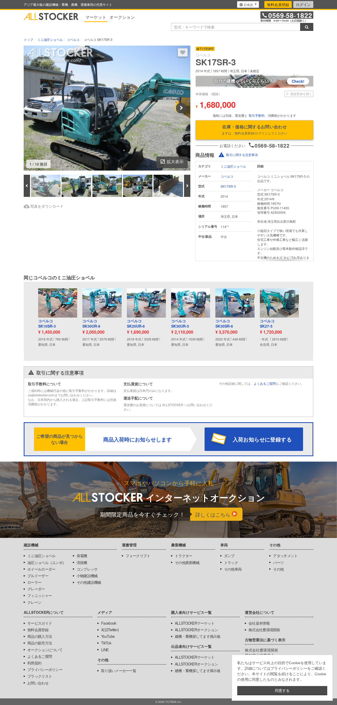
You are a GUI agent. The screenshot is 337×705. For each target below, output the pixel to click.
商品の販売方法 (39, 642)
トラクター (183, 555)
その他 (278, 569)
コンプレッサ (87, 569)
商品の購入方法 (39, 636)
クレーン (34, 602)
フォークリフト (138, 555)
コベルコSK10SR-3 (47, 323)
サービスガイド (39, 623)
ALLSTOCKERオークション (196, 629)
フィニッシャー (39, 595)
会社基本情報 (259, 623)
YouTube (108, 636)
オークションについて (44, 649)
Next (181, 108)
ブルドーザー (37, 575)
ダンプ (229, 555)
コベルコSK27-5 (267, 323)
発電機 (82, 555)
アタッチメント (285, 555)
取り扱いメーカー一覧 (118, 670)
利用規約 (34, 662)
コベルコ (227, 176)
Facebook (108, 623)
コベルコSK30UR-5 (180, 323)
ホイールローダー (41, 569)
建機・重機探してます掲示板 (197, 636)
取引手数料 (257, 115)
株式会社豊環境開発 (264, 629)
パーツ (278, 562)
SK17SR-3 (228, 186)
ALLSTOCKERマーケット (195, 623)
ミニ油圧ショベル (233, 166)
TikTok (106, 642)
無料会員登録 (278, 4)
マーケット (95, 17)
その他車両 (233, 569)
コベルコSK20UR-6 (136, 323)
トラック (231, 562)
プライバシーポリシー (44, 669)
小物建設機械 (87, 575)
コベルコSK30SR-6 (224, 323)
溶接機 (82, 562)
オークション (122, 17)
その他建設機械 (89, 582)
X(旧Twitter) (110, 629)
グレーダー (36, 588)
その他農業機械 (187, 562)
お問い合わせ (37, 682)
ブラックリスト (39, 676)
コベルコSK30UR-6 (91, 323)
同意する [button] (282, 690)
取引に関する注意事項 (242, 154)
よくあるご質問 (265, 383)
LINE (104, 649)
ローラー (34, 582)
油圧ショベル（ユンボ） (46, 562)
